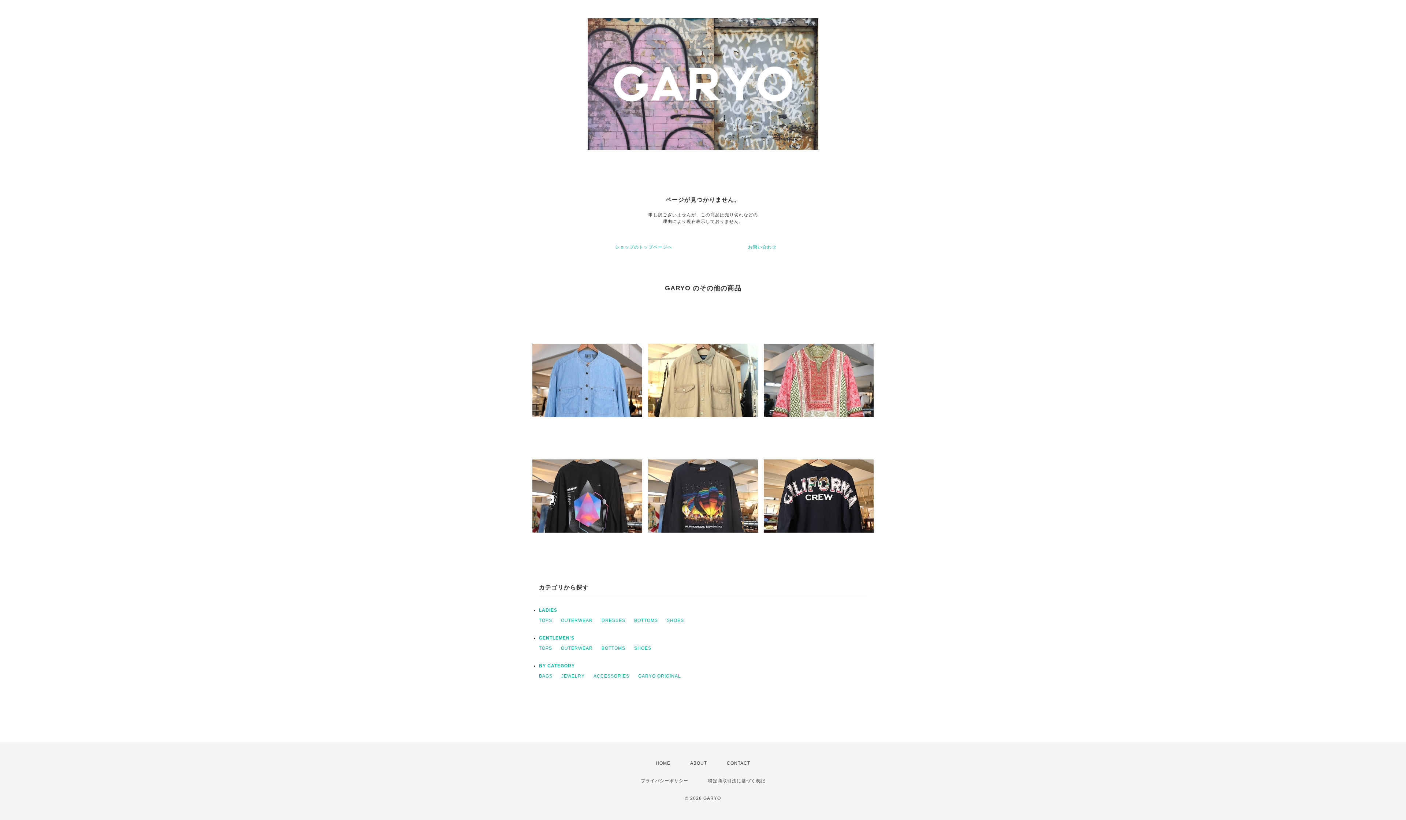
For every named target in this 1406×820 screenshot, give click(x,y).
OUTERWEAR (577, 620)
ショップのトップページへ (643, 247)
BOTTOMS (646, 620)
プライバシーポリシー (664, 780)
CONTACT (738, 763)
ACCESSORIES (611, 676)
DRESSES (613, 620)
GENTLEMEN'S (556, 638)
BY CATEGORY (557, 665)
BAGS (546, 676)
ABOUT (698, 763)
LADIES (548, 610)
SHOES (675, 620)
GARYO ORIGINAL (659, 676)
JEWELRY (573, 676)
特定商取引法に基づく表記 (736, 780)
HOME (663, 763)
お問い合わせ (762, 247)
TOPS (545, 620)
